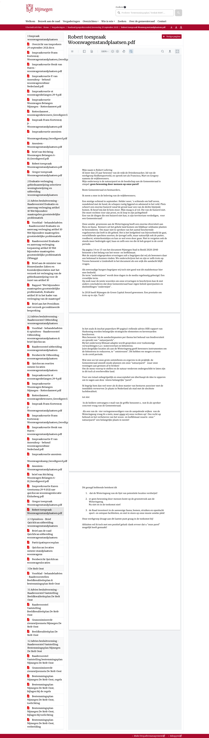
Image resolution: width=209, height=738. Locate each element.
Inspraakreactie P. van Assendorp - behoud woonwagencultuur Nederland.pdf (42, 81)
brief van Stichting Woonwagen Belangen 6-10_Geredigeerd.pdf (41, 155)
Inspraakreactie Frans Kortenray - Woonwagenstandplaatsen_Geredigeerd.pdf (45, 56)
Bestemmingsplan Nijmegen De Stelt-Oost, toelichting (40, 700)
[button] (178, 12)
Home (46, 27)
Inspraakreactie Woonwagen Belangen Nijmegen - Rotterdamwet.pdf (44, 103)
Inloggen (174, 736)
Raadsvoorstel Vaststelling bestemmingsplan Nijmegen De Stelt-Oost (44, 659)
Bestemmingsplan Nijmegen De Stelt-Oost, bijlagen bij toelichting (40, 711)
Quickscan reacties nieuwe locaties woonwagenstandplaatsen (42, 367)
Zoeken (119, 7)
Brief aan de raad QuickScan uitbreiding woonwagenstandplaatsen (42, 534)
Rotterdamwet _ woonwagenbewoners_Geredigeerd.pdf (45, 113)
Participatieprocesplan (45, 542)
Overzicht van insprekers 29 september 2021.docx (44, 46)
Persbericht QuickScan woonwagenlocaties (42, 561)
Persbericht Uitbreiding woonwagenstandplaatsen (43, 357)
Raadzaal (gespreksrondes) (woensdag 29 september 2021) (93, 27)
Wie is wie (107, 21)
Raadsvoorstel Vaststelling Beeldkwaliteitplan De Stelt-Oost (43, 609)
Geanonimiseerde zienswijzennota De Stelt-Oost (44, 669)
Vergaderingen (71, 21)
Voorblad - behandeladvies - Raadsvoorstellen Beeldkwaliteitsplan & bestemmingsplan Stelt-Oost (44, 578)
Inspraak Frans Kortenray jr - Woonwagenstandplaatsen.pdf (44, 123)
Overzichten (90, 21)
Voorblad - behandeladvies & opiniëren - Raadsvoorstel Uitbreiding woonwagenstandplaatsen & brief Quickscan (44, 335)
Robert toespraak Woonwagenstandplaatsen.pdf (44, 165)
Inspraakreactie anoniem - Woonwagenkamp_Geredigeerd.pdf (45, 135)
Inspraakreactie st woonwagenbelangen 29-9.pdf (44, 93)
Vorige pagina (173, 36)
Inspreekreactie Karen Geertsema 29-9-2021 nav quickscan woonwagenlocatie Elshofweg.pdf (44, 491)
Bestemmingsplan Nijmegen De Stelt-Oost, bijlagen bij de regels (40, 688)
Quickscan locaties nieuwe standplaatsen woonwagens (40, 551)
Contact (162, 21)
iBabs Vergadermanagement (148, 736)
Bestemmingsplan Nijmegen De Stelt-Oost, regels (44, 678)
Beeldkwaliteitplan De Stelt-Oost (42, 633)
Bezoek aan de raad (49, 21)
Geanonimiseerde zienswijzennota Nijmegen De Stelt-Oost (44, 623)
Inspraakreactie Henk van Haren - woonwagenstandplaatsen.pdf (44, 68)
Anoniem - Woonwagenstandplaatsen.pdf (44, 145)
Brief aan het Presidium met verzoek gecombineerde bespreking (43, 307)
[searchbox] (145, 12)
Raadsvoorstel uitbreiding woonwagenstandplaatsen (44, 348)
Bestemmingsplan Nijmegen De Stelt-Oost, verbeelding (40, 723)
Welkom (30, 21)
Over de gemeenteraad (142, 21)
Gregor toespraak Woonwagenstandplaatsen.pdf (44, 174)
